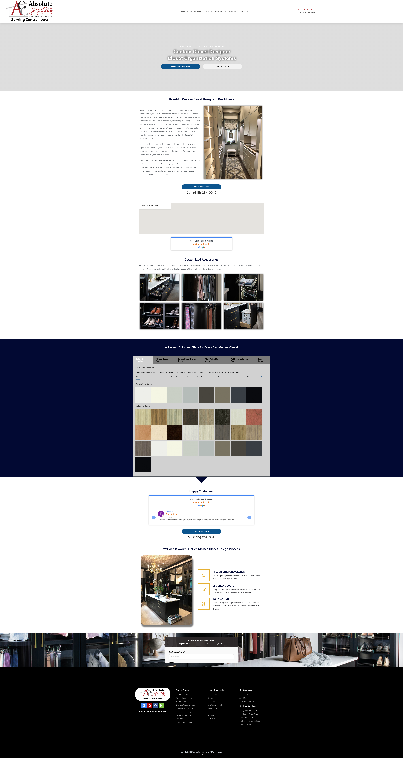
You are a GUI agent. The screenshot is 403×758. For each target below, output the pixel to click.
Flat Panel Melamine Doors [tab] (239, 360)
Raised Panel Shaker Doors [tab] (187, 360)
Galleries (232, 11)
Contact (243, 11)
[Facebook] (155, 705)
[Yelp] (149, 705)
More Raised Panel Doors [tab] (213, 360)
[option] (201, 516)
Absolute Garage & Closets (201, 241)
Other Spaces (219, 11)
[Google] (144, 705)
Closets (207, 11)
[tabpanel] (201, 420)
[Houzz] (161, 705)
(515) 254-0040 (204, 193)
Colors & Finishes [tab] (139, 360)
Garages (183, 11)
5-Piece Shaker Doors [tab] (162, 360)
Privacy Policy (201, 755)
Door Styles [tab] (260, 360)
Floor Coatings (196, 11)
